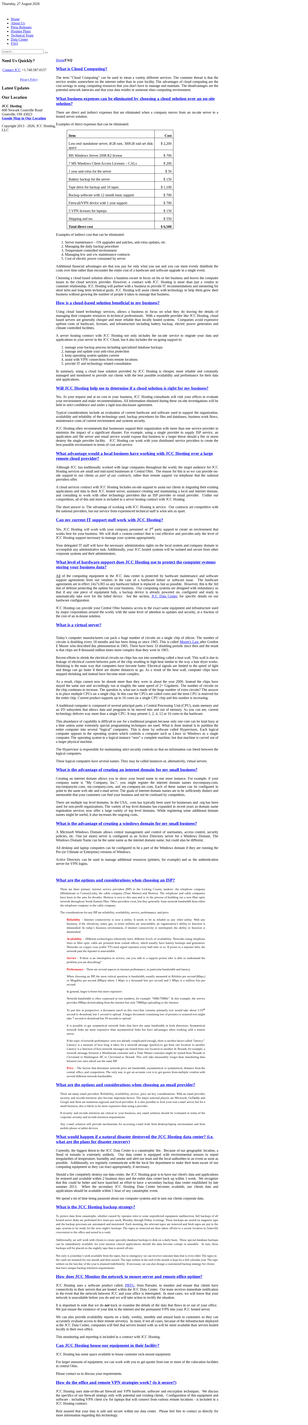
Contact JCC (11, 70)
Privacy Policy (29, 79)
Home (60, 60)
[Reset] (46, 52)
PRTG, (130, 1285)
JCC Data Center (164, 596)
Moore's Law (190, 642)
